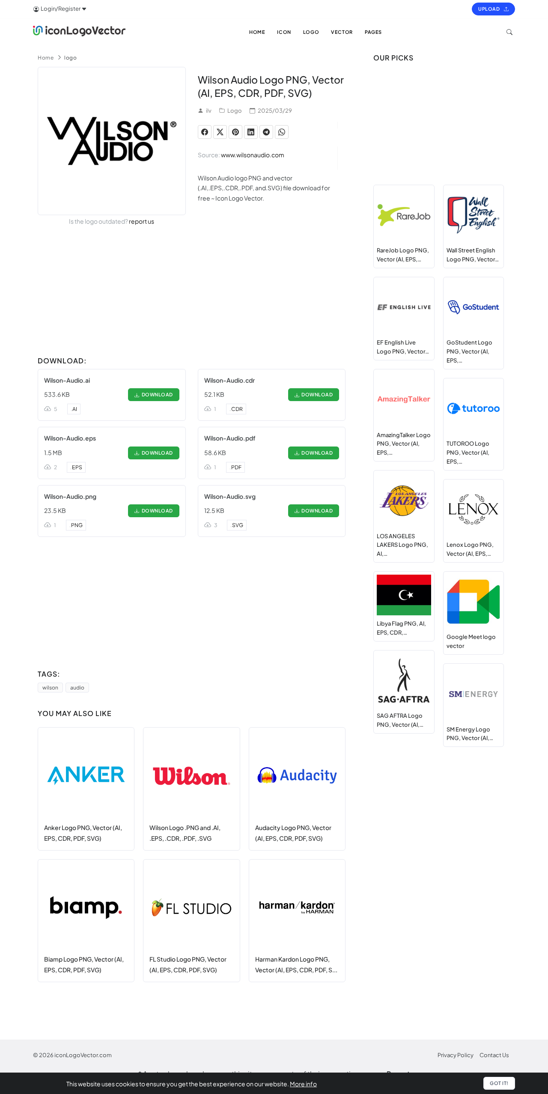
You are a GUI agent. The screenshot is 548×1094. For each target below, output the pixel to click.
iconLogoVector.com (83, 1055)
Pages (373, 32)
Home (46, 57)
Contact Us (494, 1055)
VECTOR (342, 32)
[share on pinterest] (235, 132)
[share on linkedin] (251, 132)
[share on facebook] (204, 132)
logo (70, 57)
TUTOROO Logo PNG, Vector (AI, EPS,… (468, 452)
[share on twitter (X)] (220, 132)
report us (141, 221)
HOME (257, 32)
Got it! (499, 1083)
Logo (234, 110)
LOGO (311, 32)
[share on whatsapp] (282, 132)
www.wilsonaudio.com (252, 155)
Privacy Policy (456, 1055)
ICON (284, 32)
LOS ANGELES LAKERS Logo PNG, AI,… (402, 545)
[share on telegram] (266, 132)
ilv (208, 110)
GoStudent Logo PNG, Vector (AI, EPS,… (469, 351)
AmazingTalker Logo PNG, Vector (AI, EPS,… (404, 444)
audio (77, 687)
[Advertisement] (191, 293)
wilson (50, 687)
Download (156, 394)
